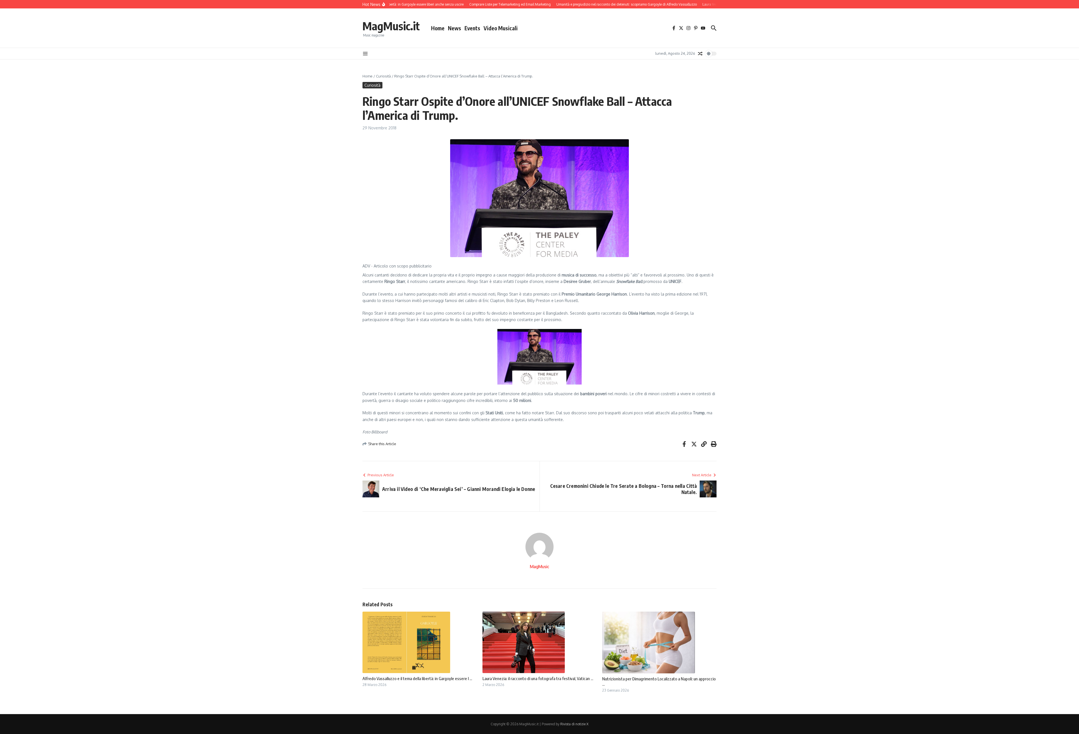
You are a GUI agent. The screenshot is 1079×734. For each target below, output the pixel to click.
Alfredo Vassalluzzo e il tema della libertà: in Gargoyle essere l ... (417, 678)
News (454, 28)
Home (438, 28)
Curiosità (383, 76)
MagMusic (539, 566)
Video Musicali (501, 28)
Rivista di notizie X (574, 724)
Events (472, 28)
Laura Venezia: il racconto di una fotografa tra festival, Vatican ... (537, 678)
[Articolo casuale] (700, 53)
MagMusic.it (391, 26)
